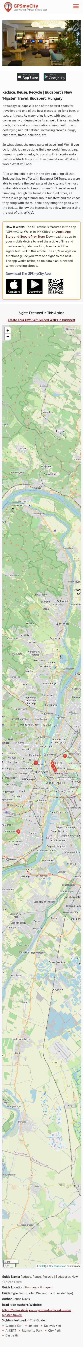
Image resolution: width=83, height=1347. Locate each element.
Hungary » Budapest (39, 1287)
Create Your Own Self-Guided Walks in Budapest (41, 320)
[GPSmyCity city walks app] (25, 7)
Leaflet (41, 1266)
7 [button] (35, 762)
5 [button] (18, 831)
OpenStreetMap (57, 1266)
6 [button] (64, 755)
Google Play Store (32, 236)
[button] (8, 330)
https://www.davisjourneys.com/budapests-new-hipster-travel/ (36, 1313)
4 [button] (52, 766)
